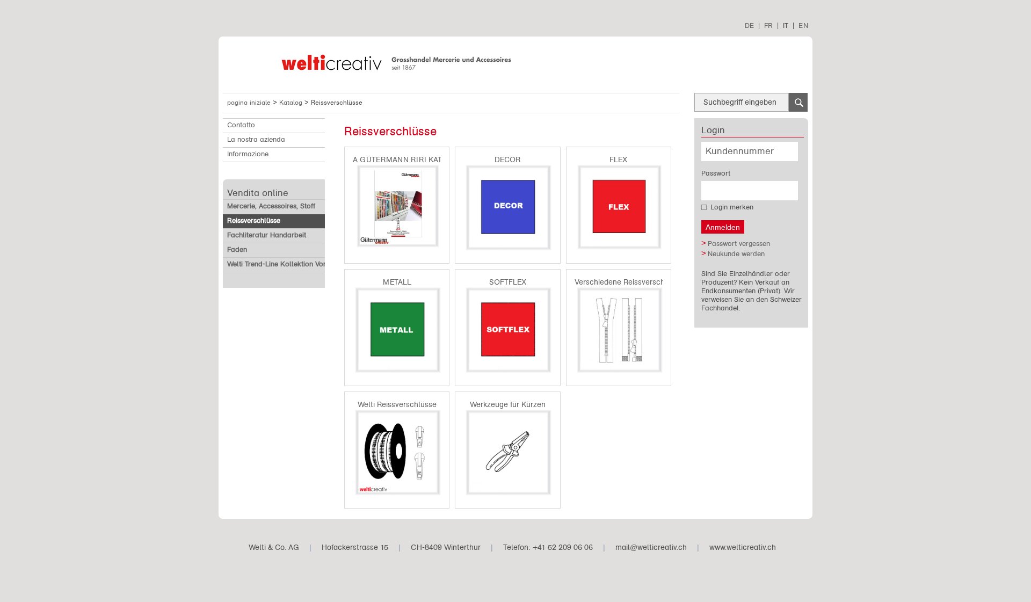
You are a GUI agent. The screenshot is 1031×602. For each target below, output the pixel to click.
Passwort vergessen (739, 244)
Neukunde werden (736, 254)
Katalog (291, 102)
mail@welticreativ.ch (651, 547)
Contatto (241, 125)
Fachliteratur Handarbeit (266, 235)
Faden (237, 249)
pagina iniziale (249, 102)
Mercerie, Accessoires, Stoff (271, 206)
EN (803, 25)
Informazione (247, 154)
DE (749, 25)
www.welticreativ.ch (742, 547)
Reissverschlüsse (253, 220)
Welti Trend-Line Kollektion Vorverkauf (288, 264)
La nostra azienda (256, 139)
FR (768, 25)
